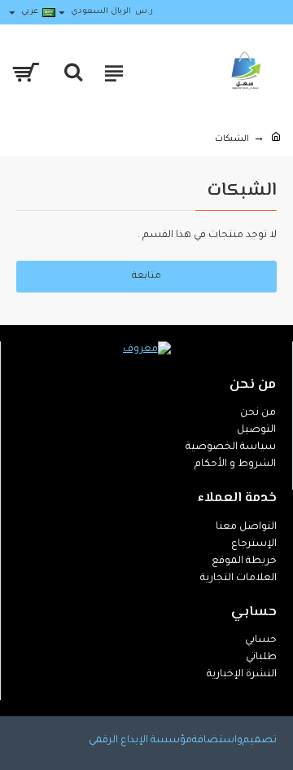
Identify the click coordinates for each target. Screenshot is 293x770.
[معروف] (147, 350)
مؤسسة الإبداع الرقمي (140, 740)
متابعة (146, 276)
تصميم (260, 740)
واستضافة (217, 740)
